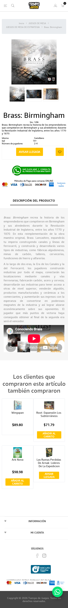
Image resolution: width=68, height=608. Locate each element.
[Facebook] (37, 556)
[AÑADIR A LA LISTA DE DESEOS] (60, 152)
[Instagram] (44, 556)
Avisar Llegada (29, 151)
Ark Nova (17, 459)
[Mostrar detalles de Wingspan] (17, 405)
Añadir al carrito (49, 435)
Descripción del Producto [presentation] (34, 200)
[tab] (34, 200)
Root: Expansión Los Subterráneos (49, 414)
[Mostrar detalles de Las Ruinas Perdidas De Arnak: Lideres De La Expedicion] (49, 452)
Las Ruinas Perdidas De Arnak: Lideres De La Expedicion (49, 463)
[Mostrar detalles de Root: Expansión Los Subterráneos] (49, 405)
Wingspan (17, 412)
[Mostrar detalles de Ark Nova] (17, 452)
